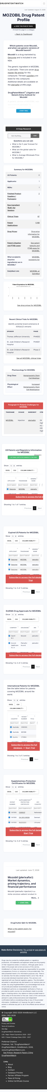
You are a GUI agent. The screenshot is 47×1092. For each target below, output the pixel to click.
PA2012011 (22, 822)
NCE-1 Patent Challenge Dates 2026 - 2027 (16, 1037)
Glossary (37, 455)
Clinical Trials (12, 216)
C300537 (22, 812)
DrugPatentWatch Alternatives (12, 1032)
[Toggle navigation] (44, 3)
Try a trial (27, 950)
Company (13, 627)
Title (32, 719)
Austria (15, 737)
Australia (16, 727)
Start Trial (30, 748)
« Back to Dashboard (23, 34)
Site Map (4, 1029)
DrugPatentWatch (12, 3)
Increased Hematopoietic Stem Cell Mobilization (31, 387)
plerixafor (15, 85)
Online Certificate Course (18, 1081)
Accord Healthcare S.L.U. (14, 645)
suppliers (30, 76)
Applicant (11, 481)
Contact (11, 1070)
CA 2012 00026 (24, 817)
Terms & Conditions (8, 1026)
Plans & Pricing (14, 1078)
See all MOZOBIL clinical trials (29, 358)
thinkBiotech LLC (30, 1013)
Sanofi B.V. (13, 637)
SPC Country (38, 803)
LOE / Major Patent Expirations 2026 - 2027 (16, 1034)
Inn (35, 627)
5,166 (38, 223)
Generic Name (33, 480)
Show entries (13, 465)
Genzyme (12, 57)
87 (39, 216)
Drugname (25, 627)
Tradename (23, 481)
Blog (10, 1067)
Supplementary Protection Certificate (25, 802)
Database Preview (15, 1073)
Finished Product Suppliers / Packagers (14, 196)
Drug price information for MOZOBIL (34, 234)
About (10, 1064)
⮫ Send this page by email (23, 26)
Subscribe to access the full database (26, 577)
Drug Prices (12, 231)
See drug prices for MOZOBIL (29, 305)
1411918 (13, 812)
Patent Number (24, 718)
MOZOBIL (9, 420)
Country (14, 719)
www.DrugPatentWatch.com (13, 1050)
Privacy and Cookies (8, 1023)
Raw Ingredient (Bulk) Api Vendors (13, 207)
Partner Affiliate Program (18, 1075)
